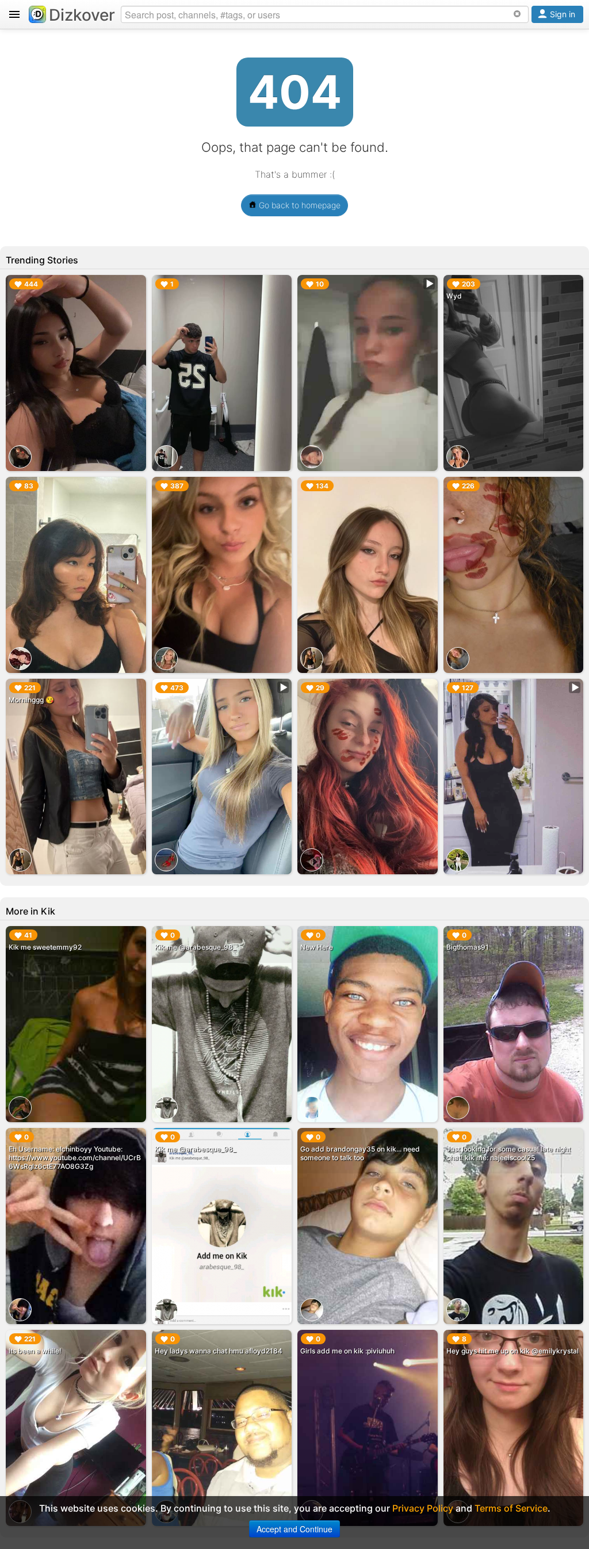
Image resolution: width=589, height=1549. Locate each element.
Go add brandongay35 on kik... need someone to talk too (360, 1153)
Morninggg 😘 (31, 699)
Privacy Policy (422, 1508)
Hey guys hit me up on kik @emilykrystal (512, 1351)
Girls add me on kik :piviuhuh (347, 1351)
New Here (316, 947)
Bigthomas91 (467, 947)
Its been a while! (35, 1351)
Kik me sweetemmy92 (45, 947)
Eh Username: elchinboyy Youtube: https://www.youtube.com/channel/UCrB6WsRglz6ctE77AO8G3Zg (75, 1158)
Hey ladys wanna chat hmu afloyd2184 (218, 1351)
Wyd (454, 296)
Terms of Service (511, 1508)
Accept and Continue (294, 1529)
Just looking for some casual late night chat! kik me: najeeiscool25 (508, 1153)
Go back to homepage (299, 205)
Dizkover (82, 15)
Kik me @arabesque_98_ (195, 947)
